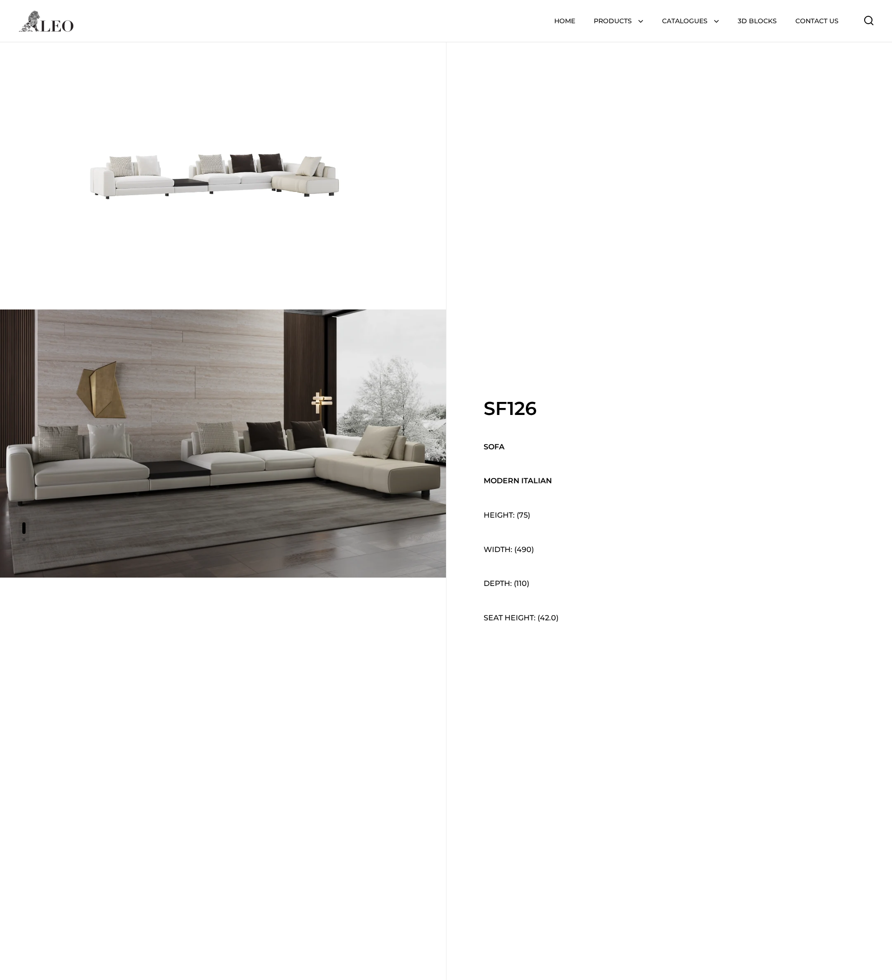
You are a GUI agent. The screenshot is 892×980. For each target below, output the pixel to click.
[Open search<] (869, 20)
